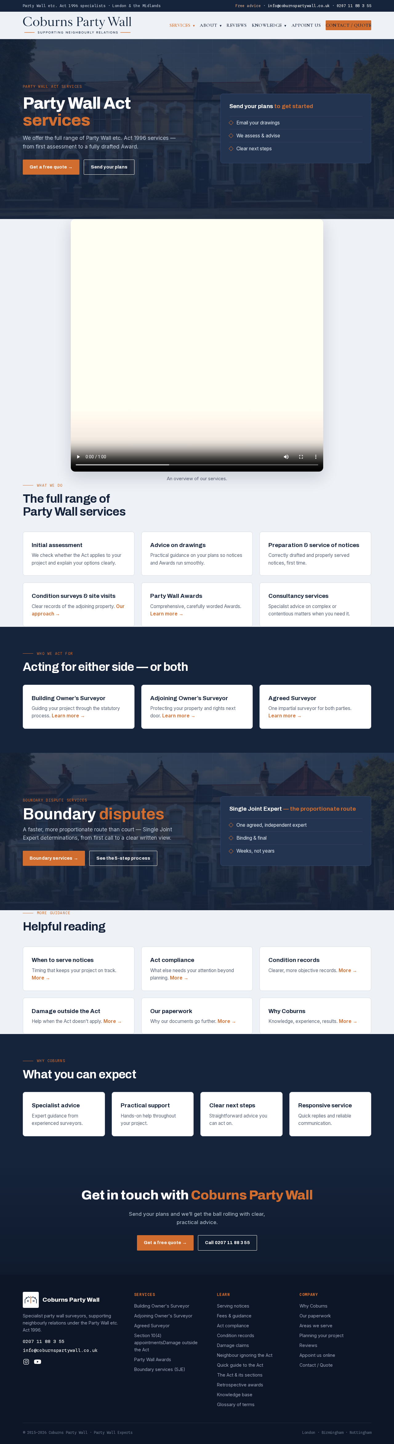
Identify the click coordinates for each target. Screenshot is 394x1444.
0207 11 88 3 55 (354, 6)
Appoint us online (317, 1355)
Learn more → (166, 614)
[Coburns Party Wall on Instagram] (26, 1361)
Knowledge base (234, 1394)
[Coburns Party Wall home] (77, 25)
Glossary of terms (236, 1404)
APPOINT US (306, 25)
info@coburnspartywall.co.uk (299, 6)
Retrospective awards (240, 1384)
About (211, 25)
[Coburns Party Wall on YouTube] (37, 1361)
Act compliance (233, 1325)
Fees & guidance (234, 1315)
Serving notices (233, 1305)
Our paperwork (315, 1315)
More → (41, 978)
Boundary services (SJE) (159, 1369)
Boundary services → (54, 858)
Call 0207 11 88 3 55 (227, 1242)
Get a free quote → (51, 166)
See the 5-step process (123, 858)
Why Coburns (314, 1305)
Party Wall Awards (152, 1359)
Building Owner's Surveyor (161, 1305)
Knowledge (269, 25)
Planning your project (322, 1335)
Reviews (237, 25)
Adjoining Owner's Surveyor (163, 1315)
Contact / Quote (348, 25)
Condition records (235, 1335)
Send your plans (109, 166)
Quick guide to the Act (240, 1365)
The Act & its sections (240, 1374)
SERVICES (182, 25)
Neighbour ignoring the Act (244, 1355)
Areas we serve (316, 1325)
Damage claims (233, 1345)
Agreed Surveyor (152, 1325)
